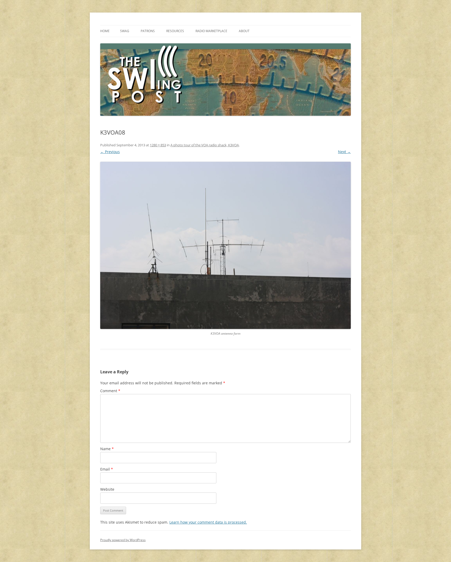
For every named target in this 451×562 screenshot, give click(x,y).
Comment (110, 390)
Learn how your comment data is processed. (208, 522)
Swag (124, 31)
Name (107, 448)
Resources (175, 31)
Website (107, 489)
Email (106, 469)
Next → (344, 151)
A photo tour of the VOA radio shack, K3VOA (204, 145)
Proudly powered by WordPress (123, 540)
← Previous (110, 151)
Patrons (148, 31)
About (244, 31)
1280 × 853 (158, 145)
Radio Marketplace (211, 31)
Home (105, 31)
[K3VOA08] (225, 245)
